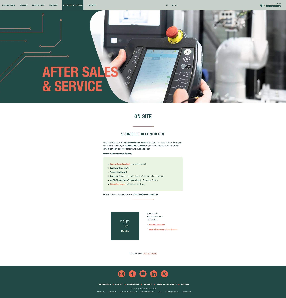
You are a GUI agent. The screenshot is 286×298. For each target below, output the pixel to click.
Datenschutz (112, 292)
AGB (160, 292)
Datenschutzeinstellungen (129, 292)
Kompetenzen (38, 5)
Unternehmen (8, 5)
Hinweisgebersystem (172, 292)
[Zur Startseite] (270, 4)
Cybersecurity (187, 292)
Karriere (92, 5)
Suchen (167, 6)
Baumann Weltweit (150, 253)
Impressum (100, 292)
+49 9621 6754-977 (157, 224)
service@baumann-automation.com (163, 229)
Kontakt (23, 5)
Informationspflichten (147, 292)
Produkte (53, 5)
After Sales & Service (73, 5)
